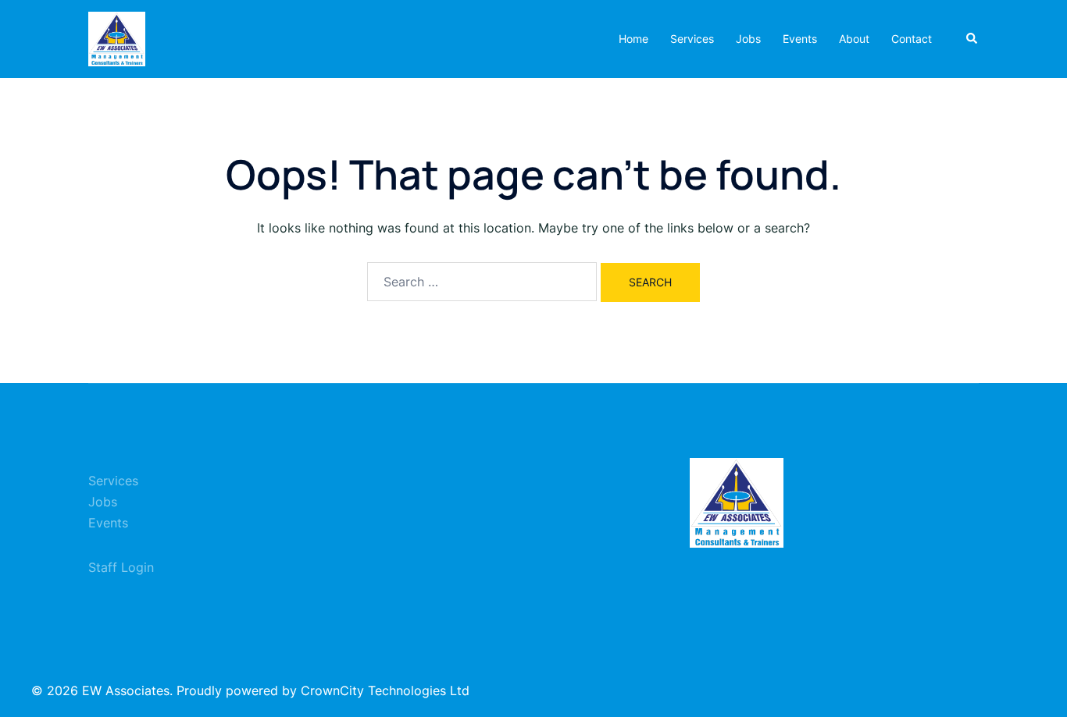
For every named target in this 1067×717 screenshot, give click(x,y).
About (854, 38)
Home (633, 38)
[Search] (972, 39)
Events (800, 38)
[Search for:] (482, 281)
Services (692, 38)
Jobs (748, 38)
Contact (911, 38)
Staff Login (121, 567)
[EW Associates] (116, 37)
